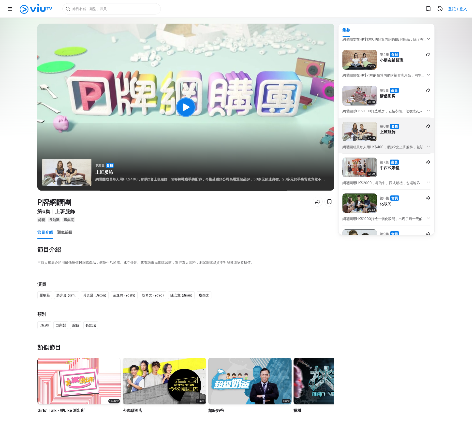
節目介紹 (45, 232)
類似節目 (65, 232)
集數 (346, 29)
